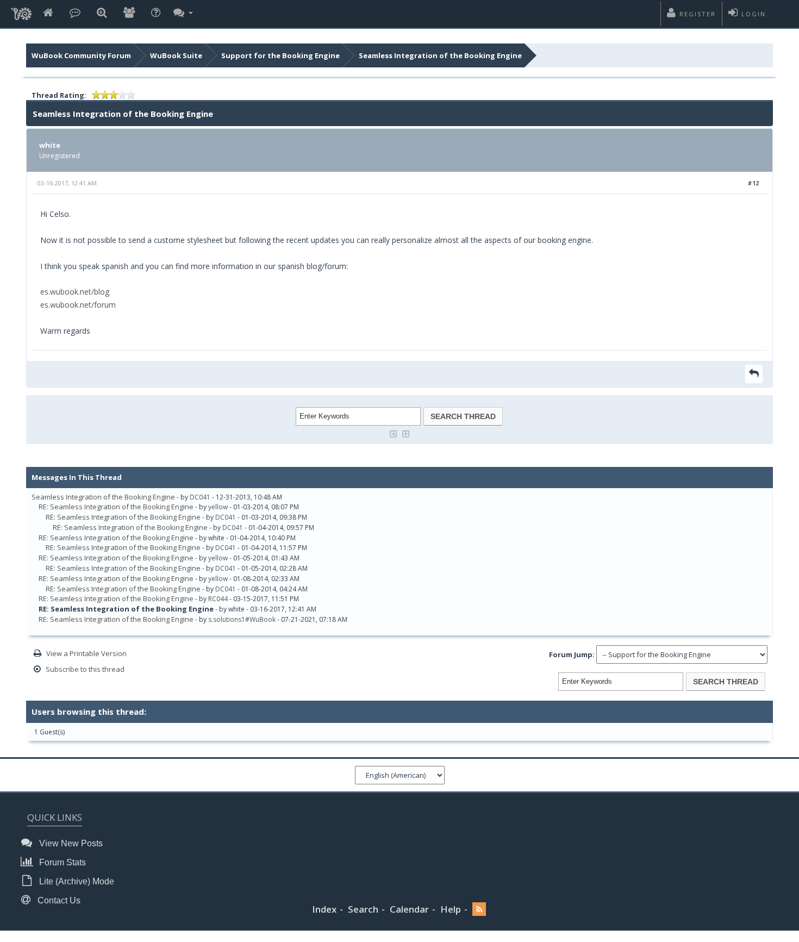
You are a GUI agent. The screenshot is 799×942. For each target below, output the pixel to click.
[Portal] (75, 13)
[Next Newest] (406, 433)
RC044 (218, 598)
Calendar (409, 909)
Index (324, 909)
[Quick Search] (102, 13)
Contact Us (57, 900)
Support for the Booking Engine (280, 55)
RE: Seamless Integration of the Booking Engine (116, 506)
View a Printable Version (86, 653)
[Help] (155, 13)
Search (363, 909)
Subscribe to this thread (85, 669)
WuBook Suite (176, 55)
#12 (753, 183)
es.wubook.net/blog (74, 291)
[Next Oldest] (393, 433)
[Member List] (129, 13)
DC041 (200, 497)
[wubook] (21, 11)
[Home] (48, 13)
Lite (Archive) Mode (75, 881)
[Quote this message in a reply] (754, 374)
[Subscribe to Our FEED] (479, 909)
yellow (218, 506)
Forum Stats (61, 862)
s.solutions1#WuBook (242, 619)
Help (450, 909)
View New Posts (70, 843)
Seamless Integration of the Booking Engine (440, 55)
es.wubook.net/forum (78, 305)
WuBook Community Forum (81, 55)
